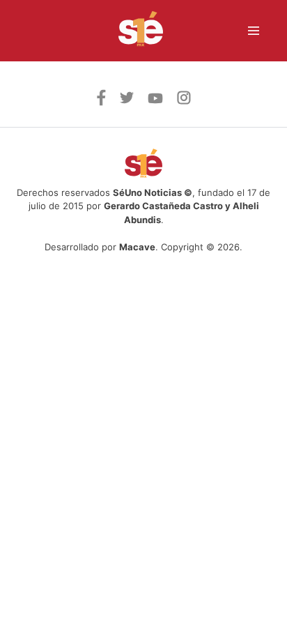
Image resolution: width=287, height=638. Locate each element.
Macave (137, 246)
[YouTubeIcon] (155, 100)
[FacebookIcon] (101, 102)
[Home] (132, 30)
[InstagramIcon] (184, 100)
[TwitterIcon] (127, 100)
